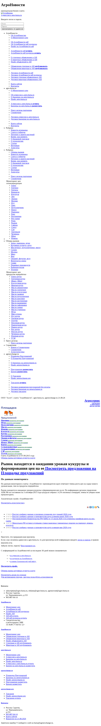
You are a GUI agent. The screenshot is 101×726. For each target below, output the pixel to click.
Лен (13, 197)
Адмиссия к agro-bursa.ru (11, 15)
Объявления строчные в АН (29, 66)
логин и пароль (83, 540)
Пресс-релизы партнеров (21, 110)
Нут (13, 203)
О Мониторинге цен (19, 38)
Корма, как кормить (19, 137)
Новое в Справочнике (20, 347)
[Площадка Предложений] (8, 418)
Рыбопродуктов (17, 267)
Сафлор (14, 225)
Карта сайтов (16, 84)
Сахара (14, 250)
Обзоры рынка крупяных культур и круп (18, 458)
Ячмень (14, 238)
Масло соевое (17, 307)
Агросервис (92, 400)
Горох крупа (16, 277)
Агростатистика (17, 352)
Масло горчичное (18, 290)
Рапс (13, 214)
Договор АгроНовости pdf (22, 73)
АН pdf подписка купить (16, 618)
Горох (13, 185)
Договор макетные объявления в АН (26, 79)
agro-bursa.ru (6, 650)
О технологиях (17, 141)
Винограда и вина (18, 261)
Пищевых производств (20, 265)
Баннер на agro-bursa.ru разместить (20, 666)
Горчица (14, 188)
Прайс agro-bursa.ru (19, 99)
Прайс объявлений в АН (21, 62)
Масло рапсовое (18, 299)
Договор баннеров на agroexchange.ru (26, 389)
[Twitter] (93, 507)
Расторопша (16, 216)
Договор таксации (18, 391)
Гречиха (14, 190)
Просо (14, 210)
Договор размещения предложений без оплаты (30, 387)
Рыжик (14, 223)
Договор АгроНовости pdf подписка (26, 75)
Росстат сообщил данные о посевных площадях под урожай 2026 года (41, 514)
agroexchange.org (7, 689)
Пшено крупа (17, 327)
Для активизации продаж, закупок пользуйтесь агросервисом (27, 577)
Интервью (15, 145)
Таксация (10, 694)
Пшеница (15, 212)
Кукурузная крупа (18, 283)
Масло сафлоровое (19, 305)
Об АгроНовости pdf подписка (24, 44)
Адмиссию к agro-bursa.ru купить (20, 664)
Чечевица (15, 234)
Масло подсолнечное (20, 296)
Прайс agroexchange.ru (20, 365)
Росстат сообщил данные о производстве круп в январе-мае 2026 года (41, 527)
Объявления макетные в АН (29, 68)
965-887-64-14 (12, 714)
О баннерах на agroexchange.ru (23, 363)
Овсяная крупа (17, 318)
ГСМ (13, 338)
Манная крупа (17, 285)
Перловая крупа (18, 323)
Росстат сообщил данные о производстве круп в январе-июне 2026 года (42, 516)
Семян (13, 263)
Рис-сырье (15, 219)
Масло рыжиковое (19, 303)
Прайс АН (10, 614)
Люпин (14, 199)
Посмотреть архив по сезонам (13, 575)
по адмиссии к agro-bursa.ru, (20, 556)
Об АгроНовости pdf (19, 42)
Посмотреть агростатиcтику (12, 503)
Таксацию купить (13, 698)
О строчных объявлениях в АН (24, 57)
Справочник (16, 112)
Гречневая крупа (18, 279)
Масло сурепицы (18, 310)
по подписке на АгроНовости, (21, 558)
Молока (14, 252)
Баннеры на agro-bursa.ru (26, 106)
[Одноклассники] (95, 507)
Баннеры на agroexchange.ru (17, 678)
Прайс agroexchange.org (21, 378)
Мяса (13, 254)
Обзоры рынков (17, 152)
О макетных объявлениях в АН (24, 60)
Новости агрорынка (19, 130)
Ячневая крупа (17, 336)
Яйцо (13, 236)
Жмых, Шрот (16, 281)
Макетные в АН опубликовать (19, 645)
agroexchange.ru (7, 670)
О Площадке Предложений (22, 358)
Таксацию (18, 383)
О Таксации (16, 376)
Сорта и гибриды (18, 132)
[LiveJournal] (98, 507)
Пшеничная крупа (18, 325)
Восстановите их (28, 546)
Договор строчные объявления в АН (26, 77)
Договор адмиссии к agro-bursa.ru (25, 117)
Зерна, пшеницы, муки (20, 243)
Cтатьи (14, 143)
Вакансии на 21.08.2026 (16, 719)
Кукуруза (15, 194)
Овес (13, 205)
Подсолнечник (17, 208)
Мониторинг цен (13, 607)
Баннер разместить (14, 684)
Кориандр (15, 192)
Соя (12, 230)
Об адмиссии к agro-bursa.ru (22, 95)
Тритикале (15, 232)
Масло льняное (17, 294)
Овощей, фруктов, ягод (20, 259)
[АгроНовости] (7, 13)
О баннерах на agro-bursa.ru (22, 97)
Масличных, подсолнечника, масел (26, 248)
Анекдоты (15, 148)
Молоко (14, 201)
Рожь (13, 221)
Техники (14, 270)
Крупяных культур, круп (21, 245)
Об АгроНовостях (18, 35)
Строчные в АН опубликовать (18, 643)
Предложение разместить (16, 682)
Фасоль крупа (17, 332)
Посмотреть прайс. (9, 566)
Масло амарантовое (19, 288)
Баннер (19, 372)
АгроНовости (6, 602)
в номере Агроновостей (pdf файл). (23, 561)
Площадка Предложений (21, 356)
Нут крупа (15, 316)
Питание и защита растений (22, 134)
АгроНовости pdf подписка (26, 53)
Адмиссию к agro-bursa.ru (25, 104)
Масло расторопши (19, 301)
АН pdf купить (12, 616)
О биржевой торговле (20, 139)
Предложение (22, 369)
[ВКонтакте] (90, 507)
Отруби (14, 321)
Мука (13, 312)
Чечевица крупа (18, 334)
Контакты (15, 86)
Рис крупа (15, 329)
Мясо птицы (16, 314)
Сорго (13, 227)
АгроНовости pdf (21, 51)
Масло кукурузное (19, 292)
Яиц (12, 256)
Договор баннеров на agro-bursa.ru (25, 119)
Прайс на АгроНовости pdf (22, 46)
